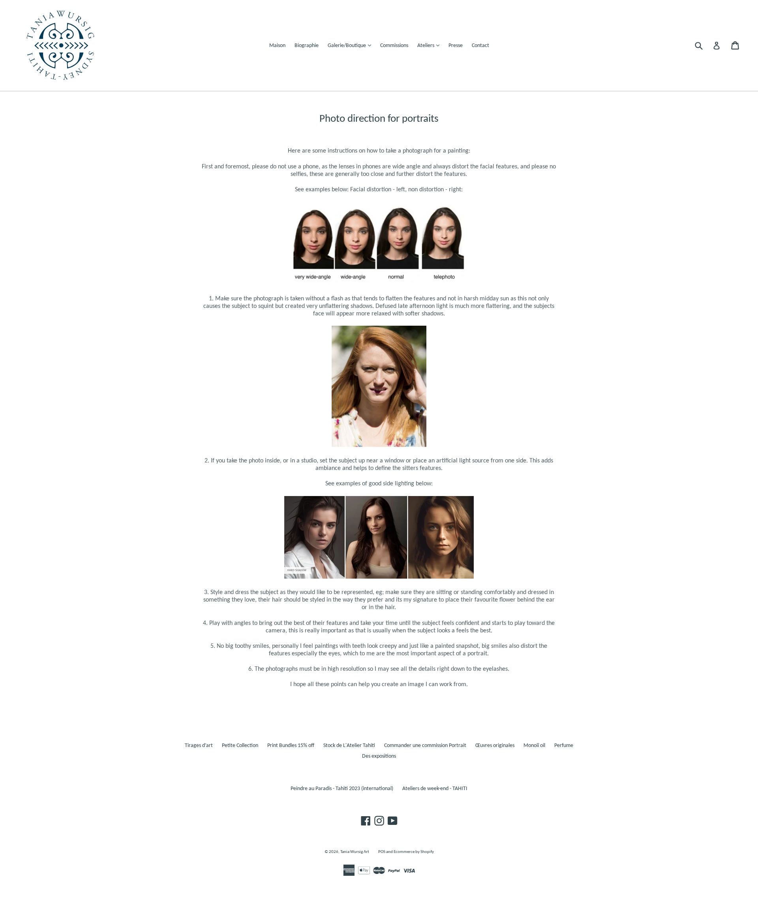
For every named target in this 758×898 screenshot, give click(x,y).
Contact (480, 46)
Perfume (563, 746)
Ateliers (430, 45)
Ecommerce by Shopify (414, 852)
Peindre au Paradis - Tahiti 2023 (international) (342, 789)
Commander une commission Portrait (425, 746)
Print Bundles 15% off (290, 746)
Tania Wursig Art (354, 852)
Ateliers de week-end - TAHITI (434, 789)
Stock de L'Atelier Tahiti (349, 746)
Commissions (394, 46)
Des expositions (379, 756)
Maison (277, 46)
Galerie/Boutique (351, 45)
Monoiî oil (534, 746)
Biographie (307, 46)
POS (381, 852)
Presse (455, 46)
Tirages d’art (199, 746)
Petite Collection (240, 746)
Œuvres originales (494, 746)
